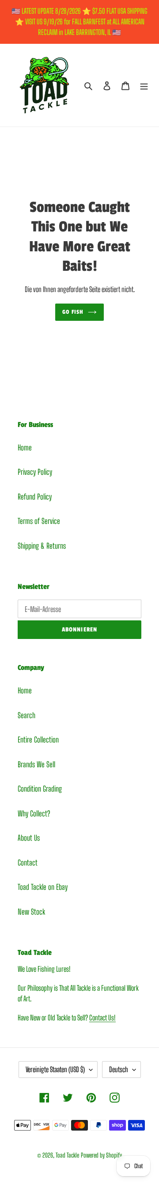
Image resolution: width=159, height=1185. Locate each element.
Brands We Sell (36, 764)
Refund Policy (35, 496)
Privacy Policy (35, 472)
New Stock (31, 911)
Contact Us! (102, 1017)
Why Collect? (34, 813)
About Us (29, 838)
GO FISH (73, 311)
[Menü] (144, 85)
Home (25, 447)
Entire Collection (38, 739)
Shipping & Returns (42, 545)
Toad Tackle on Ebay (43, 887)
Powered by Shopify (101, 1155)
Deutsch (118, 1069)
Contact (28, 862)
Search (26, 715)
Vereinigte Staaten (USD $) (55, 1069)
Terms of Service (39, 521)
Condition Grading (40, 788)
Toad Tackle (67, 1155)
